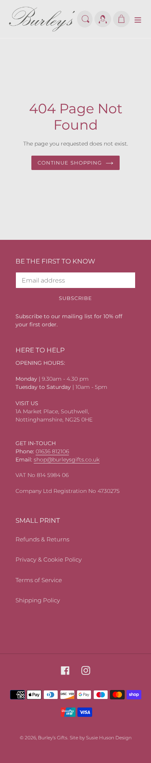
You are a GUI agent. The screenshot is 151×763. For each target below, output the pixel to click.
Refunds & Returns (42, 539)
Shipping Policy (37, 600)
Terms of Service (38, 580)
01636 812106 (52, 451)
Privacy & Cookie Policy (48, 559)
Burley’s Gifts (52, 737)
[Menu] (138, 19)
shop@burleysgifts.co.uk (67, 459)
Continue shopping (70, 163)
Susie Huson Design (109, 737)
